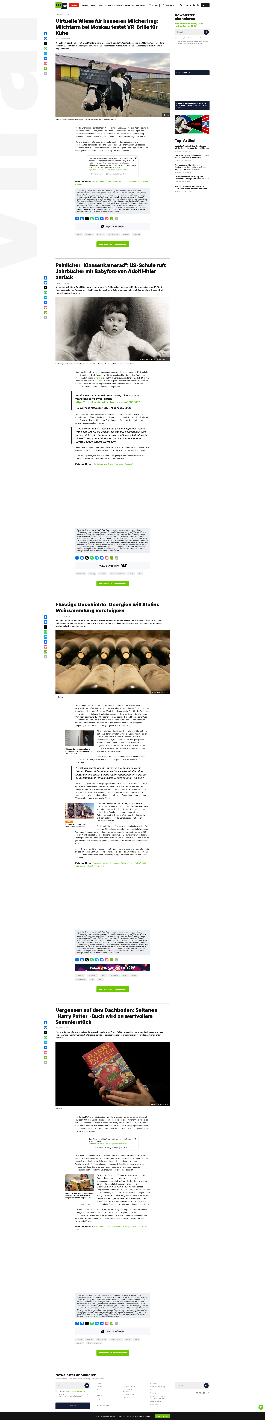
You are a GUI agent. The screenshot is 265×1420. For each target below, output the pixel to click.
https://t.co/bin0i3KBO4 (102, 1144)
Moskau (126, 234)
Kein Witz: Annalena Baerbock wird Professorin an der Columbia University (191, 187)
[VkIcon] (190, 5)
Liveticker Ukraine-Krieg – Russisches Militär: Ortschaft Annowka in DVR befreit (192, 147)
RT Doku (126, 1398)
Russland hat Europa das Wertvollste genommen (75, 825)
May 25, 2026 (122, 1148)
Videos (119, 5)
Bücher (79, 1339)
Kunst (137, 1339)
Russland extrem (128, 1394)
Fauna (79, 234)
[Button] (206, 32)
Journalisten (140, 5)
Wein (100, 979)
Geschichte (92, 976)
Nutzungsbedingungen (157, 1390)
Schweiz (155, 5)
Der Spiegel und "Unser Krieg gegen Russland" (113, 464)
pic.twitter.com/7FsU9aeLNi (117, 170)
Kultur (125, 976)
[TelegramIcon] (186, 5)
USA (140, 574)
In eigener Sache (155, 1401)
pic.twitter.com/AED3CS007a (123, 402)
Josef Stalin (114, 976)
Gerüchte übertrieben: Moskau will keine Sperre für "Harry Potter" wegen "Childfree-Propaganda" (79, 1195)
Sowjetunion (81, 979)
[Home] (61, 5)
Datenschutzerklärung (157, 1387)
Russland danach (129, 1386)
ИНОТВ (99, 1396)
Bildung (92, 574)
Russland (137, 234)
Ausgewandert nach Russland (130, 1390)
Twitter (73, 1406)
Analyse (94, 5)
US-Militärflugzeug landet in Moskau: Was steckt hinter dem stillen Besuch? (192, 157)
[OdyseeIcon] (198, 5)
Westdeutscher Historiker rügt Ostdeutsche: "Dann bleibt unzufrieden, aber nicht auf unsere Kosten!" (191, 167)
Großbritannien (116, 1339)
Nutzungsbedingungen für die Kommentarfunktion (159, 1397)
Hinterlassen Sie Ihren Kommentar (113, 244)
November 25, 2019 (119, 174)
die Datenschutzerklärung (196, 38)
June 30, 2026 (122, 407)
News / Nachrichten (117, 574)
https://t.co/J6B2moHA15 (98, 170)
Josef (103, 976)
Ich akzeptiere (191, 38)
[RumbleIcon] (194, 5)
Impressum (153, 1383)
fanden (99, 378)
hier (133, 1416)
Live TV (74, 5)
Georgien (80, 976)
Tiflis (92, 979)
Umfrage (111, 5)
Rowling (89, 1339)
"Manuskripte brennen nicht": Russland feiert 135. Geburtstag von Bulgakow (78, 751)
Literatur (80, 1343)
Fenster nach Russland (104, 1405)
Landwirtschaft (113, 234)
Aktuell (85, 5)
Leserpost (129, 5)
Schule (131, 574)
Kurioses (100, 234)
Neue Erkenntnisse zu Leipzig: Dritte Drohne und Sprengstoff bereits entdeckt (192, 178)
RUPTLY (99, 1402)
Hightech (89, 234)
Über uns (153, 1393)
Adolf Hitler (81, 574)
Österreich (169, 5)
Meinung (102, 5)
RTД (98, 1399)
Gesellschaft (101, 1339)
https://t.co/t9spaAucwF (90, 402)
